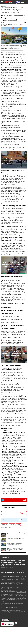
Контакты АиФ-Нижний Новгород (12, 570)
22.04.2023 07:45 (5, 6)
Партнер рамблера (14, 619)
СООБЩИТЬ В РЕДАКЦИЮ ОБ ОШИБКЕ (12, 572)
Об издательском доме (8, 560)
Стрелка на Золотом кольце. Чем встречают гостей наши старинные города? (15, 549)
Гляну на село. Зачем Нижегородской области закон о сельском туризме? (16, 534)
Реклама (4, 562)
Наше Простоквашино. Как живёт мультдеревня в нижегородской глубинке (13, 264)
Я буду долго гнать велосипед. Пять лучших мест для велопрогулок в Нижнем (15, 540)
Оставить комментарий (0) (14, 513)
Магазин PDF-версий (14, 562)
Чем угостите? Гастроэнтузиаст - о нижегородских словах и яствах (15, 544)
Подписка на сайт (7, 568)
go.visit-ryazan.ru (15, 239)
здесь (21, 305)
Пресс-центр (22, 560)
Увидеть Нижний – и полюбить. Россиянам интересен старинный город (13, 159)
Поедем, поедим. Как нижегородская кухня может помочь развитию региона (14, 353)
